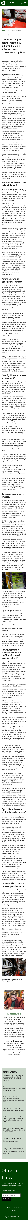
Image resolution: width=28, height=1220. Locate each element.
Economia (5, 35)
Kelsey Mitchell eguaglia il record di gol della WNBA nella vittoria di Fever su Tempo (14, 1130)
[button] (22, 3)
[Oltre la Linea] (8, 3)
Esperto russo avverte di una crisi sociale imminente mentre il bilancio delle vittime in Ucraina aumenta (13, 1150)
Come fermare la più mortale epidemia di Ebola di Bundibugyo (13, 1109)
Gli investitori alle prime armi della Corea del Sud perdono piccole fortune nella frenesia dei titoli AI (13, 1099)
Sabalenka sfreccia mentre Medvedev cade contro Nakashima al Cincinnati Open (14, 1088)
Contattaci (14, 1210)
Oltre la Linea (19, 1217)
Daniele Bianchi (16, 30)
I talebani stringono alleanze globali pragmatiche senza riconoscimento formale (12, 1139)
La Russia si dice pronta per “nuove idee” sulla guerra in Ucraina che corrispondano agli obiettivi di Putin (14, 1119)
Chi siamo (8, 1208)
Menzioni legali (18, 1208)
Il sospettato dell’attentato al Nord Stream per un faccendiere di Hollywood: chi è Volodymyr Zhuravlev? (13, 1078)
